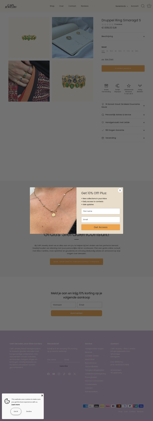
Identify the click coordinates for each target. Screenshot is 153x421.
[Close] (42, 395)
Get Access (100, 227)
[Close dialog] (120, 190)
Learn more (15, 404)
